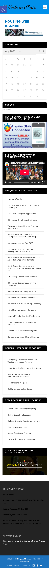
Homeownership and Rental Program (24, 337)
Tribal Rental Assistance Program (23, 330)
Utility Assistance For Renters (20, 389)
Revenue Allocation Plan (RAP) (20, 243)
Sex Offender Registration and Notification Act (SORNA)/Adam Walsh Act (24, 268)
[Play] (6, 182)
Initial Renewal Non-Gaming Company (24, 303)
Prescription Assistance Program (22, 439)
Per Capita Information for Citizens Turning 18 (23, 206)
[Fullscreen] (43, 182)
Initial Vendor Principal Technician (23, 297)
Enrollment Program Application (22, 213)
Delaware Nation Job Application (22, 291)
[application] (25, 172)
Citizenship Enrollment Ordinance (22, 220)
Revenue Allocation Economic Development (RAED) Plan (20, 250)
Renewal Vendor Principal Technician (24, 316)
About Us (26, 565)
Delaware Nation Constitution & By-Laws (23, 235)
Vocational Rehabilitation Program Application (23, 227)
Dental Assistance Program (19, 433)
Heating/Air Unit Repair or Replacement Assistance (19, 375)
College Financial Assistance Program (24, 421)
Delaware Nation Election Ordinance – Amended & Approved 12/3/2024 (24, 258)
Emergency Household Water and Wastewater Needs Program (22, 361)
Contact (17, 565)
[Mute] (39, 182)
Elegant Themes (24, 559)
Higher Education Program (19, 415)
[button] (3, 9)
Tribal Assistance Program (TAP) (22, 409)
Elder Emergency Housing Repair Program (22, 323)
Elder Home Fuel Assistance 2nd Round (24, 368)
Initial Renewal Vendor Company (22, 310)
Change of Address (16, 199)
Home (9, 565)
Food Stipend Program (17, 383)
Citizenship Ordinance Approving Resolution (22, 284)
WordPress (24, 561)
